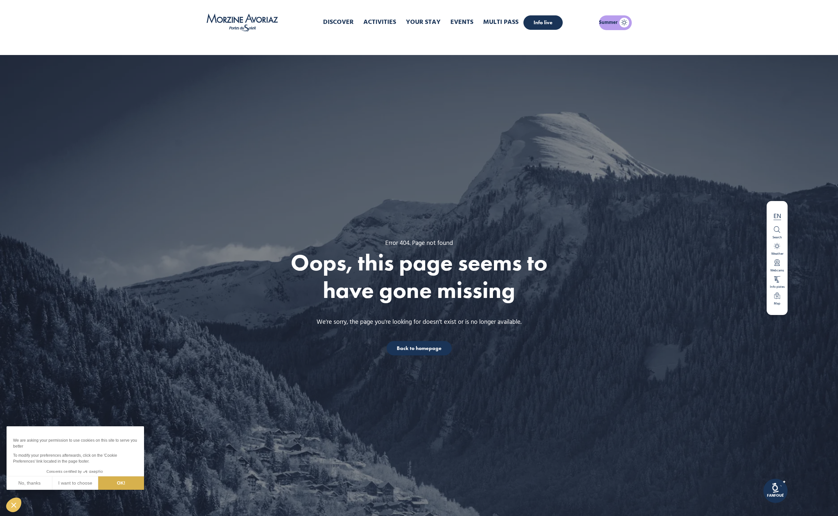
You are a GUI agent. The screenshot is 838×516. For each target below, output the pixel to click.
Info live (543, 22)
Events (461, 22)
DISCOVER (338, 22)
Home (384, 44)
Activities (379, 22)
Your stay (423, 22)
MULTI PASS (501, 22)
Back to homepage (419, 348)
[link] (775, 491)
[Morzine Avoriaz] (244, 22)
